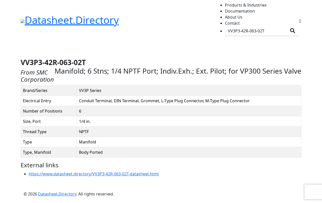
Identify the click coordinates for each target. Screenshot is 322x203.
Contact (232, 23)
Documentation (240, 11)
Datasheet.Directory (57, 194)
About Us (234, 17)
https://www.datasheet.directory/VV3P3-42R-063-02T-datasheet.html (94, 174)
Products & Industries (246, 5)
